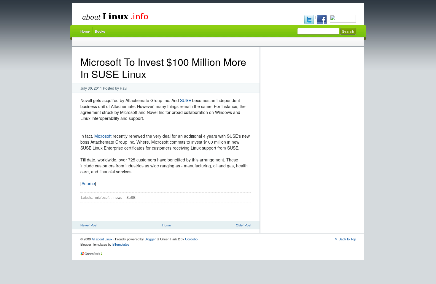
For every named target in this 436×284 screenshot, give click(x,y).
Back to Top (347, 239)
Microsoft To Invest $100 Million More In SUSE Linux (163, 67)
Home (85, 31)
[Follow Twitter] (309, 20)
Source (88, 183)
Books (100, 31)
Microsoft (103, 136)
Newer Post (88, 225)
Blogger (150, 239)
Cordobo (191, 239)
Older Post (243, 225)
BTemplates (120, 244)
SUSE (185, 100)
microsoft (102, 197)
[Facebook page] (322, 20)
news (118, 197)
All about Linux (102, 239)
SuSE (131, 197)
